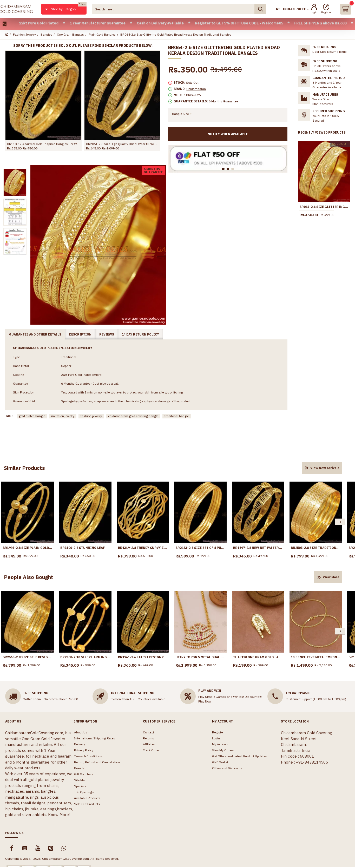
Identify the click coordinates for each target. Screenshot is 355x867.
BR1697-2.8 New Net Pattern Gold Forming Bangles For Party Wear (258, 548)
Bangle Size (180, 114)
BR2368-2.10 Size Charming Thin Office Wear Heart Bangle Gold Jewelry (85, 657)
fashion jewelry (91, 416)
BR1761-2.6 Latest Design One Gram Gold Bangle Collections (143, 657)
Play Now (204, 701)
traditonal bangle (177, 416)
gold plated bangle (32, 416)
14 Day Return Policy (140, 334)
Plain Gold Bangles (102, 34)
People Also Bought (28, 577)
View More (331, 577)
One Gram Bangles (70, 34)
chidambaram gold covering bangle (133, 416)
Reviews (106, 334)
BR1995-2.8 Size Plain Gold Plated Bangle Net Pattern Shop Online (27, 548)
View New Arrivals (324, 468)
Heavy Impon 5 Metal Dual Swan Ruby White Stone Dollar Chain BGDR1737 (200, 657)
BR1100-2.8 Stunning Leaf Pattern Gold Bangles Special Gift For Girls (85, 548)
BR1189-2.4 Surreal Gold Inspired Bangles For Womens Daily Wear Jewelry (43, 144)
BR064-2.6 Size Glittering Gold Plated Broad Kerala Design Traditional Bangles (324, 207)
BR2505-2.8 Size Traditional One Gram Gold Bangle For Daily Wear (316, 548)
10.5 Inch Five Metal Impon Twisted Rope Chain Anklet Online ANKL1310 (316, 657)
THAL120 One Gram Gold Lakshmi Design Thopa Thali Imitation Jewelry (258, 657)
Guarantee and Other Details (35, 334)
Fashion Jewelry (24, 34)
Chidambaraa (196, 89)
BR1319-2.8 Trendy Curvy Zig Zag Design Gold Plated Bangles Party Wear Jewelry (143, 548)
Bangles (46, 34)
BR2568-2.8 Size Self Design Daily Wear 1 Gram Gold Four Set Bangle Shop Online (27, 657)
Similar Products (24, 467)
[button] (340, 522)
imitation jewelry (62, 416)
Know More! (59, 814)
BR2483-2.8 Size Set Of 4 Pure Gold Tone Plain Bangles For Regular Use (200, 548)
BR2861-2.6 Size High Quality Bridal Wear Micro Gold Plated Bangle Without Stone (122, 144)
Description (80, 334)
